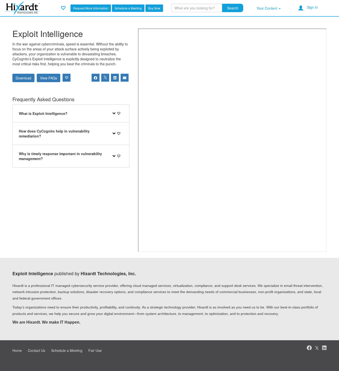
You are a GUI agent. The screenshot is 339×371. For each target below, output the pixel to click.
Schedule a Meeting (128, 8)
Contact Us (36, 350)
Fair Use (95, 350)
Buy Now (154, 8)
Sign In (312, 7)
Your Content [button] (267, 8)
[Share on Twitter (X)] (105, 77)
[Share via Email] (124, 77)
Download (23, 77)
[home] (22, 7)
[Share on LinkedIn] (114, 77)
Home (17, 350)
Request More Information (90, 8)
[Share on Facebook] (95, 77)
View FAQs (48, 77)
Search (232, 7)
